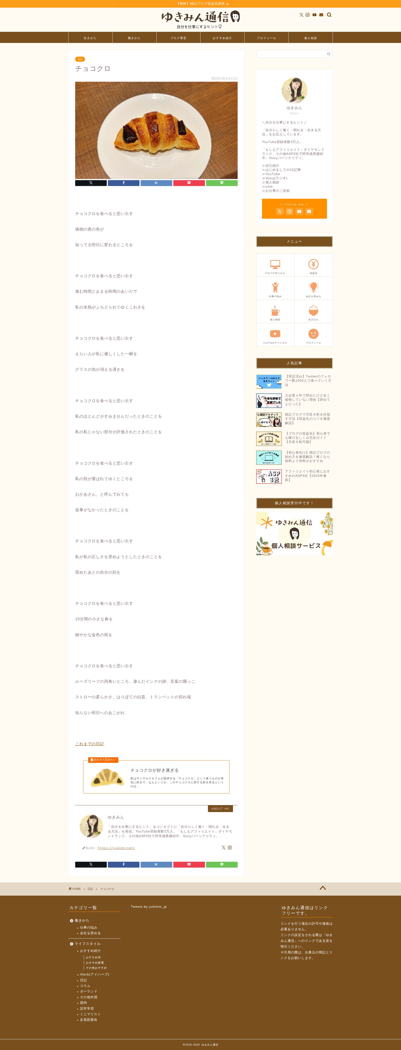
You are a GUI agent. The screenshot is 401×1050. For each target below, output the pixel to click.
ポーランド (88, 991)
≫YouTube (271, 174)
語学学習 (87, 1008)
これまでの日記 (89, 744)
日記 (80, 59)
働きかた (134, 38)
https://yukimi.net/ (116, 848)
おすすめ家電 (95, 962)
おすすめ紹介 (222, 38)
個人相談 (310, 38)
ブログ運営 (178, 38)
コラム (85, 986)
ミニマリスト (90, 1014)
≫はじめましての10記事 (281, 170)
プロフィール (266, 38)
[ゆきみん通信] (200, 29)
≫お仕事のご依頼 (276, 190)
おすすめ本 (93, 957)
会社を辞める (90, 933)
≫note (267, 186)
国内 (83, 1002)
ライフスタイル (88, 944)
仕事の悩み (88, 927)
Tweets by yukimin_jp (149, 906)
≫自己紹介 (270, 165)
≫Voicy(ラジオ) (275, 178)
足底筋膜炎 (88, 1019)
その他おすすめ (96, 967)
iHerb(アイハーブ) (94, 974)
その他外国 (88, 997)
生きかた (90, 38)
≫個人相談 (270, 182)
